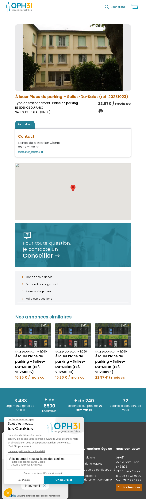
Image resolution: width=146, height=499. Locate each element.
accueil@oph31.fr (30, 152)
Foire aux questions (39, 299)
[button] (73, 188)
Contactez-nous (128, 487)
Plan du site (87, 457)
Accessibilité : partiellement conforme (95, 477)
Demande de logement (42, 284)
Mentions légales (90, 464)
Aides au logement (39, 291)
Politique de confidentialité (97, 470)
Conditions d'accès (39, 277)
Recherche (118, 7)
